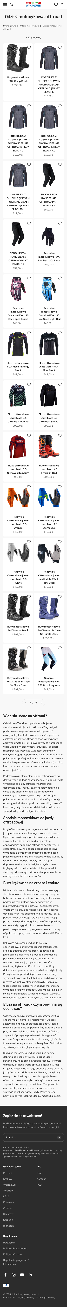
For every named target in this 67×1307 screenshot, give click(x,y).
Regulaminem (42, 1153)
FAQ (39, 1184)
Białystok (8, 1225)
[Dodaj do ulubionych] (29, 47)
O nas (40, 1173)
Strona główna (9, 26)
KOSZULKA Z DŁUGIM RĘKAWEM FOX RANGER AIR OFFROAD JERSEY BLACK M (49, 84)
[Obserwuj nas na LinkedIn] (30, 1275)
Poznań (7, 1173)
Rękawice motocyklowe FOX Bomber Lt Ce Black (49, 257)
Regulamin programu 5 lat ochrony (16, 1262)
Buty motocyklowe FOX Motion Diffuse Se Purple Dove (49, 630)
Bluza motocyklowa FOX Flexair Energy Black (18, 366)
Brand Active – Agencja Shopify (18, 1297)
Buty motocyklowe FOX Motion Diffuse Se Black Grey (18, 681)
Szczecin (8, 1219)
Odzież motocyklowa (29, 26)
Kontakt (41, 1178)
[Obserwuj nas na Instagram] (14, 1275)
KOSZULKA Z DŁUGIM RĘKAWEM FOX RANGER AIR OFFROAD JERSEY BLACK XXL (18, 202)
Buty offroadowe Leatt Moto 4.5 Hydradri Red (49, 469)
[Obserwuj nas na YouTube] (22, 1275)
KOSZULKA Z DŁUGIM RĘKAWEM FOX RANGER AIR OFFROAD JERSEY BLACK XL (49, 143)
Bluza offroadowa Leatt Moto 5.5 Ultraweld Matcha (18, 418)
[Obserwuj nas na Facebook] (5, 1275)
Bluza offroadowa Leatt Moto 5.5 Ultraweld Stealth (49, 418)
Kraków (7, 1178)
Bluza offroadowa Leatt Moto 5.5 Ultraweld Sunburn (18, 469)
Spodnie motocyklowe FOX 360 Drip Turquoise (49, 681)
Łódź (6, 1196)
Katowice (8, 1202)
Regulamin (9, 1242)
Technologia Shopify (45, 1297)
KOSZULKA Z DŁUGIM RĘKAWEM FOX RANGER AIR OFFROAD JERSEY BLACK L (18, 143)
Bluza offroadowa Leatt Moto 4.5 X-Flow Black (49, 366)
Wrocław (8, 1190)
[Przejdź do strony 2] (41, 702)
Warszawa (9, 1184)
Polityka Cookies (12, 1254)
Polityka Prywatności (15, 1248)
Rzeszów (8, 1214)
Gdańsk (7, 1208)
